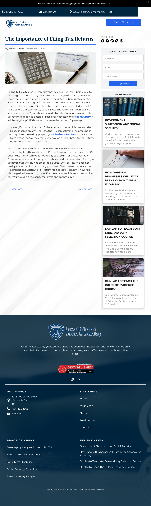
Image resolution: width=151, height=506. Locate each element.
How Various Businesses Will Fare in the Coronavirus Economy (121, 178)
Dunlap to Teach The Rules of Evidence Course (121, 285)
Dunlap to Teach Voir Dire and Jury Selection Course (122, 232)
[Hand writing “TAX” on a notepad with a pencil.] (123, 159)
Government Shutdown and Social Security (123, 124)
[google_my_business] (79, 379)
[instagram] (72, 379)
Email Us (17, 413)
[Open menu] (146, 12)
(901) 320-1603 (14, 11)
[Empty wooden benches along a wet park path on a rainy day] (123, 267)
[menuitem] (112, 398)
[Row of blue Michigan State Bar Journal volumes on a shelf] (123, 106)
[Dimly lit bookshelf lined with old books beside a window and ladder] (123, 215)
